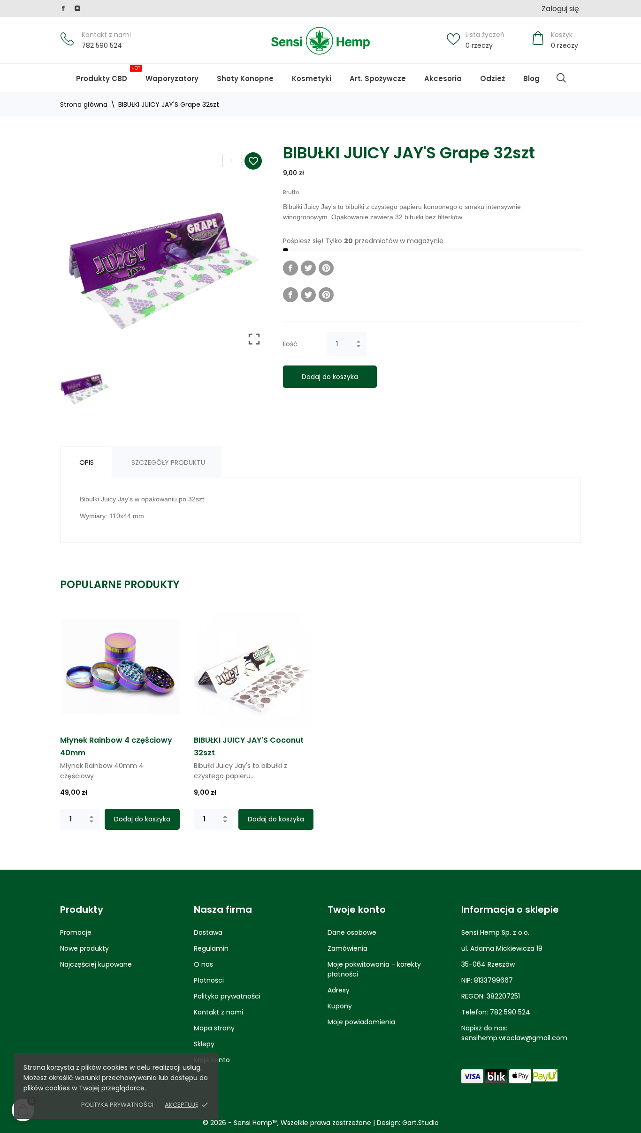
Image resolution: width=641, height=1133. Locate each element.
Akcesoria (443, 78)
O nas (203, 964)
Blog (538, 74)
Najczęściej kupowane (96, 964)
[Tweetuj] (308, 268)
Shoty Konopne (252, 74)
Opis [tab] (86, 462)
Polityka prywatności (117, 1104)
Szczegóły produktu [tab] (168, 462)
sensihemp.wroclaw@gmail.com (514, 1038)
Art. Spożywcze (378, 78)
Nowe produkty (84, 948)
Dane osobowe (352, 932)
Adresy (339, 990)
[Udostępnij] (290, 268)
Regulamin (211, 948)
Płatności (209, 980)
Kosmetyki (311, 78)
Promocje (76, 932)
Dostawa (208, 932)
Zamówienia (347, 948)
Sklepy (204, 1044)
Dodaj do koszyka (330, 376)
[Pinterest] (326, 268)
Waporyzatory (171, 78)
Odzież (492, 78)
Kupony (340, 1006)
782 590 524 (102, 45)
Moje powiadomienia (361, 1022)
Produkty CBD (108, 74)
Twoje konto (357, 909)
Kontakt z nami (106, 34)
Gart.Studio (420, 1122)
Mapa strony (214, 1028)
